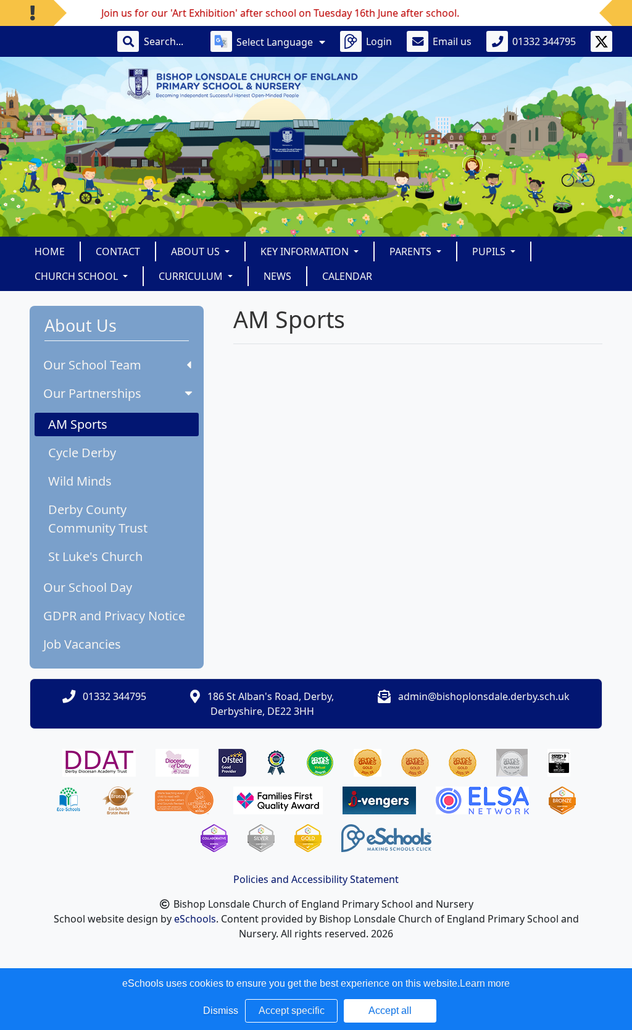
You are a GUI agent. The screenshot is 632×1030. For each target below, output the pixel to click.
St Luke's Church (95, 556)
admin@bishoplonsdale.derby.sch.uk (484, 696)
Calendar (347, 276)
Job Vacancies (82, 644)
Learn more (485, 983)
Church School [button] (77, 276)
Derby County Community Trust (98, 518)
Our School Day (87, 587)
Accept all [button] (390, 1010)
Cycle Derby (82, 452)
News (277, 276)
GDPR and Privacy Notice (114, 615)
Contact (118, 251)
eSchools (195, 919)
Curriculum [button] (192, 276)
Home (50, 251)
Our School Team (92, 365)
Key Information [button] (305, 251)
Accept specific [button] (292, 1010)
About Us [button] (196, 251)
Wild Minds (80, 481)
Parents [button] (411, 251)
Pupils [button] (490, 251)
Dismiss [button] (220, 1010)
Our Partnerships (92, 393)
